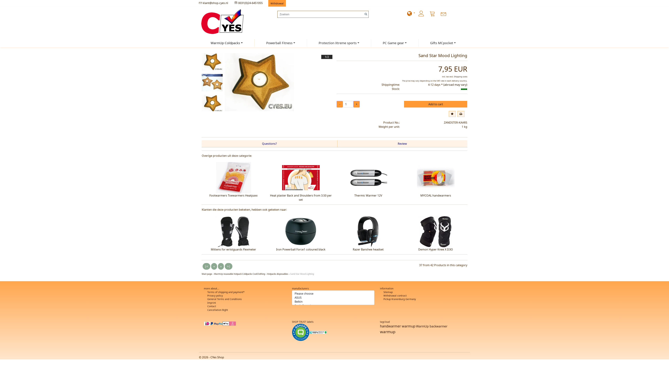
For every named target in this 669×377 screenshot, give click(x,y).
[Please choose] (333, 294)
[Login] (421, 13)
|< (206, 266)
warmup (387, 331)
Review (402, 144)
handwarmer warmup (397, 326)
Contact (211, 306)
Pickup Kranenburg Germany (399, 299)
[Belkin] (333, 302)
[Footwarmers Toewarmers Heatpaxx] (233, 177)
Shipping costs (460, 76)
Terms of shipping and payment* (225, 292)
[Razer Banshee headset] (368, 231)
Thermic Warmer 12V (368, 195)
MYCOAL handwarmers (435, 195)
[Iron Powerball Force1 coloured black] (301, 231)
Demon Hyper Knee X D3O (435, 249)
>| (228, 266)
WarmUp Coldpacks (225, 43)
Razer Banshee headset (368, 249)
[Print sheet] (460, 114)
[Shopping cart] (432, 13)
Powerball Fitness (279, 43)
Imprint (211, 302)
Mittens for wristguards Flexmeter (233, 249)
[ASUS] (333, 298)
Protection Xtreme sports (338, 43)
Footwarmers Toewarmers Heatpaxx (233, 195)
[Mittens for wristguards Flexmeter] (233, 231)
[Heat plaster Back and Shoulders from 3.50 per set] (301, 177)
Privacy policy (215, 295)
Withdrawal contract (395, 295)
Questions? (269, 144)
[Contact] (443, 13)
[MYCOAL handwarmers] (436, 177)
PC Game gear (393, 43)
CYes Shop (217, 357)
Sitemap (388, 292)
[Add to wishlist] (452, 114)
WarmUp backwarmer (431, 326)
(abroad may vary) (455, 85)
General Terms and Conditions (224, 299)
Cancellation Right (217, 310)
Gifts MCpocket (441, 43)
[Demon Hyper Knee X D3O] (436, 231)
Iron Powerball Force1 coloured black (300, 249)
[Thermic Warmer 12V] (368, 177)
